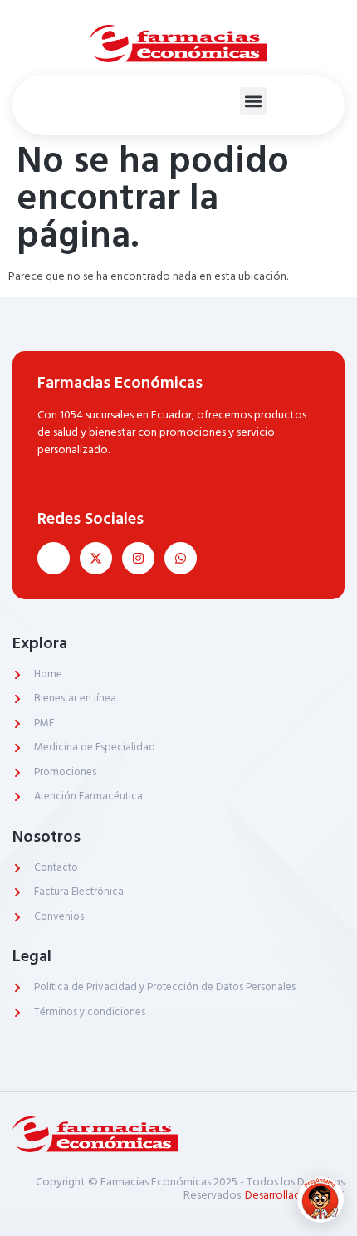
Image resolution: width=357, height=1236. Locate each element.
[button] (253, 101)
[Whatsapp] (180, 558)
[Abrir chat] (320, 1199)
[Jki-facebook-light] (53, 558)
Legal (31, 956)
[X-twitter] (96, 558)
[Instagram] (138, 558)
